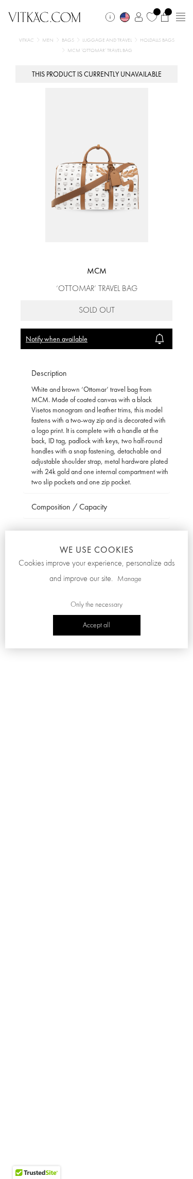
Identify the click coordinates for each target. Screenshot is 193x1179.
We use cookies (97, 549)
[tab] (96, 373)
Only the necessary (96, 604)
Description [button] (49, 373)
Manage (129, 579)
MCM (97, 270)
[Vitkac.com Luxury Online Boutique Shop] (44, 16)
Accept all (96, 625)
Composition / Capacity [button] (69, 506)
